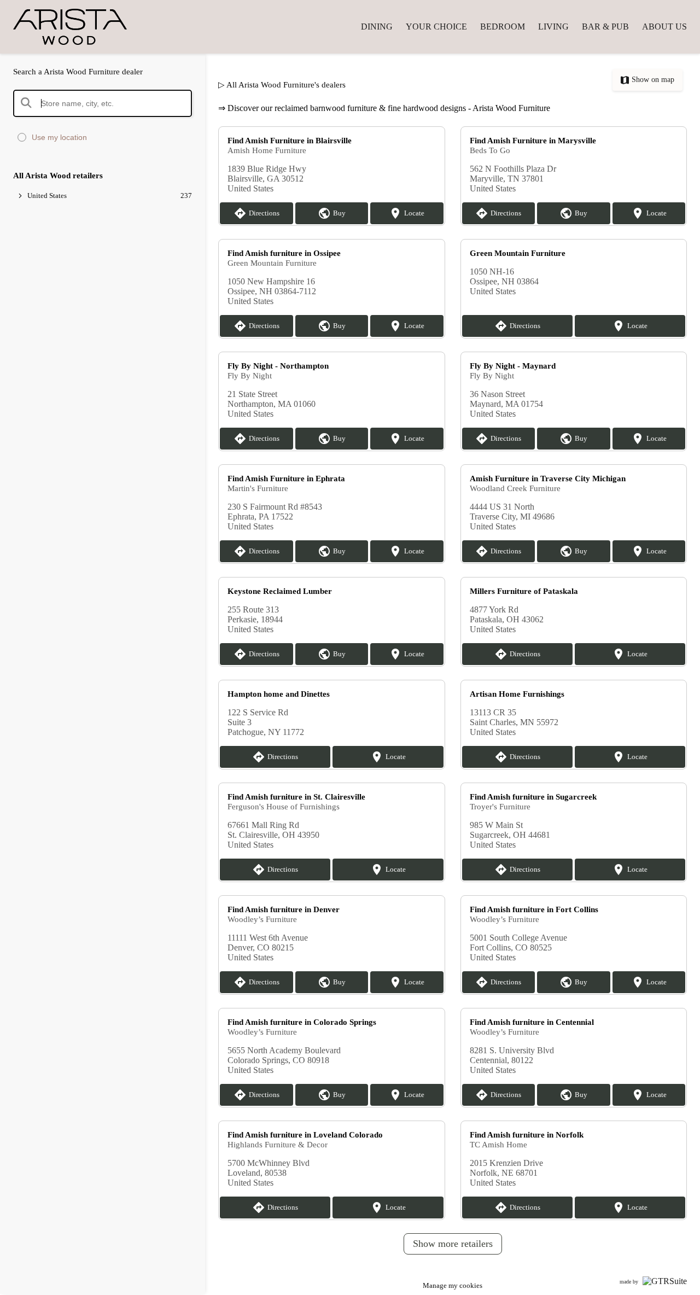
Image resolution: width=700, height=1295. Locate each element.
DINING (377, 26)
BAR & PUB (605, 26)
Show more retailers (453, 1243)
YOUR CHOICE (436, 26)
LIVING (553, 26)
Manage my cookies (452, 1285)
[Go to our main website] (78, 27)
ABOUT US (664, 26)
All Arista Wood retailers (58, 175)
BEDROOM (502, 26)
